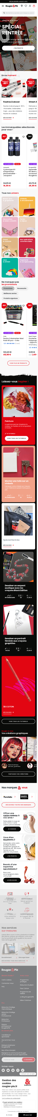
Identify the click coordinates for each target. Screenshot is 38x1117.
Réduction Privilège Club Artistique (8, 1008)
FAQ (3, 987)
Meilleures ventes (10, 293)
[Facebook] (3, 1070)
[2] (9, 343)
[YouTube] (8, 1070)
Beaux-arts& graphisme (8, 200)
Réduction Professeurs (6, 1020)
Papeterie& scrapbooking (26, 261)
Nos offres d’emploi (8, 1050)
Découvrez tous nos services (13, 961)
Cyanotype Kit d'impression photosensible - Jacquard (9, 173)
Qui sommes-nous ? (8, 1041)
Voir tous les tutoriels (16, 438)
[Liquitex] (27, 797)
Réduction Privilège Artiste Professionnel (8, 1014)
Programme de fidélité (25, 993)
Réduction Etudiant (27, 985)
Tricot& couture (7, 240)
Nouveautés (21, 288)
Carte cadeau (7, 980)
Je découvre (12, 880)
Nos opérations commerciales (26, 240)
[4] (12, 343)
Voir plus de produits (18, 363)
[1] (7, 343)
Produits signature (11, 298)
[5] (14, 343)
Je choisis (12, 829)
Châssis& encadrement (26, 200)
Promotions (8, 288)
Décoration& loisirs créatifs (9, 220)
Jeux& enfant (6, 261)
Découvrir (7, 118)
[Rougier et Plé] (10, 970)
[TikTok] (22, 1070)
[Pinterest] (13, 1070)
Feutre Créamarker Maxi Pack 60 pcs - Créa (13, 339)
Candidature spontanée (6, 1036)
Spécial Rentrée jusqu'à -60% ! (18, 1)
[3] (10, 343)
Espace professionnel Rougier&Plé (6, 1026)
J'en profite (18, 48)
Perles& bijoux (23, 220)
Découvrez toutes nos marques (18, 805)
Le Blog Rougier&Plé (27, 997)
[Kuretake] (10, 797)
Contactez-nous (7, 983)
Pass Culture (24, 988)
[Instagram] (17, 1070)
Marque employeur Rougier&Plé (8, 1046)
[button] (22, 6)
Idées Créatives (25, 1000)
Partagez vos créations (18, 774)
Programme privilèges (24, 981)
